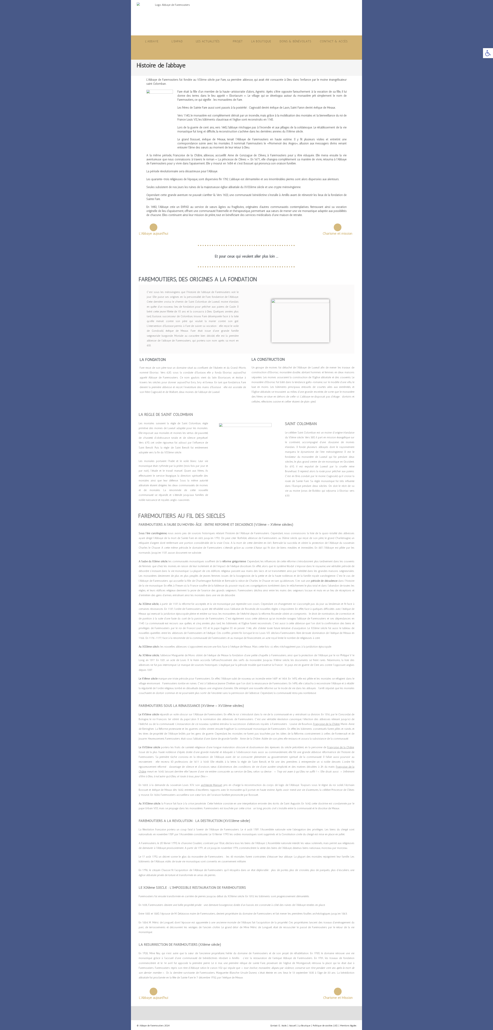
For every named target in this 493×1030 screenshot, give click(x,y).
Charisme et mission (337, 233)
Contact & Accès (278, 1025)
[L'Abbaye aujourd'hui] (153, 227)
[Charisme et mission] (337, 227)
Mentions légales (348, 1025)
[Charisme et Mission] (338, 991)
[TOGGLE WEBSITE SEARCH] (246, 54)
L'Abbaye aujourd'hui (153, 233)
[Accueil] (138, 71)
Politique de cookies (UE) (325, 1025)
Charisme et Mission (338, 998)
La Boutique (304, 1025)
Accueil (292, 1025)
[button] (488, 53)
